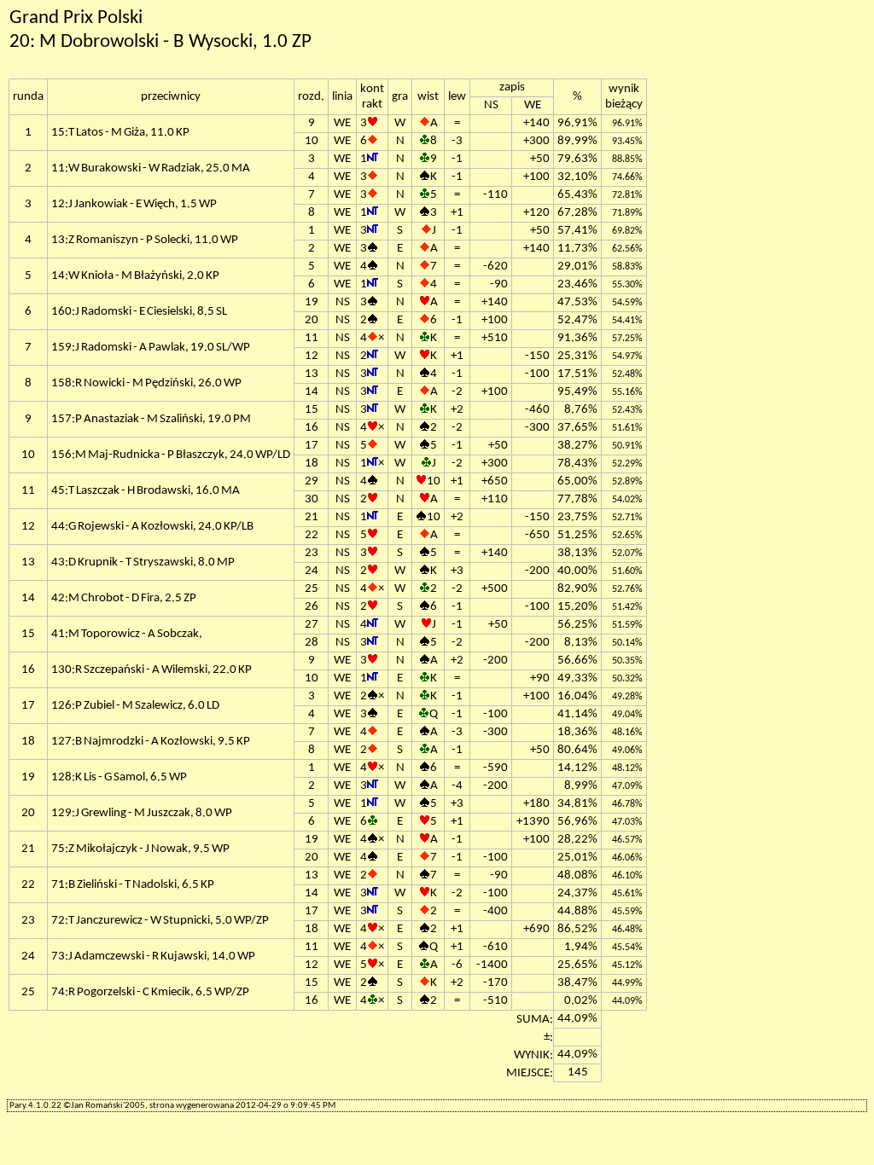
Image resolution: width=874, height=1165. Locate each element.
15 (311, 409)
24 (311, 571)
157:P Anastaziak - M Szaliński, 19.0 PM (151, 419)
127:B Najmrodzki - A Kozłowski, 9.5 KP (150, 741)
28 (311, 642)
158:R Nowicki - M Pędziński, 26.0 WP (146, 383)
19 (311, 302)
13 (311, 374)
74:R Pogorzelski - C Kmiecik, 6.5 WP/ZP (150, 992)
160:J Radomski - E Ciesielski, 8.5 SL (139, 311)
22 (311, 535)
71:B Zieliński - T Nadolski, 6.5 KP (132, 884)
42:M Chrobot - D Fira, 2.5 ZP (123, 598)
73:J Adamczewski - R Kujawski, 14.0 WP (153, 956)
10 (311, 141)
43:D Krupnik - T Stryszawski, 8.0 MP (143, 562)
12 (311, 356)
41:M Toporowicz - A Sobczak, (126, 634)
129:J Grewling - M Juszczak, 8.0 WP (141, 813)
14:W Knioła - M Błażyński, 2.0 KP (135, 276)
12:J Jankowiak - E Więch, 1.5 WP (134, 204)
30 (311, 499)
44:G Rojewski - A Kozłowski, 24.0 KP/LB (152, 526)
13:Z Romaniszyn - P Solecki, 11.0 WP (144, 240)
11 (311, 338)
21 (311, 517)
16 (311, 427)
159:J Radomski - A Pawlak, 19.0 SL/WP (150, 347)
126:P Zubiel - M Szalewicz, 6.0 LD (135, 705)
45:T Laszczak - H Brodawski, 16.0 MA (145, 490)
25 (311, 588)
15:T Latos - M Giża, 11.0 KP (120, 132)
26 (311, 606)
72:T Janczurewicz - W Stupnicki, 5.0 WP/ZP (160, 920)
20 (311, 320)
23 (311, 553)
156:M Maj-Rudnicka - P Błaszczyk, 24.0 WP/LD (170, 455)
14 (311, 391)
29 (311, 481)
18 (311, 463)
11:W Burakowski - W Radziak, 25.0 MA (150, 168)
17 (311, 445)
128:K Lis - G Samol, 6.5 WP (119, 777)
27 (311, 624)
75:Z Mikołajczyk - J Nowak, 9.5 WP (140, 849)
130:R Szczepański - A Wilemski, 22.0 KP (151, 670)
